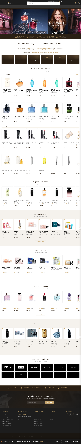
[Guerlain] (34, 367)
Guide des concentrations (38, 425)
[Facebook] (67, 414)
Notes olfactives (37, 417)
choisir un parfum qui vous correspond (48, 436)
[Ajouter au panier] (11, 87)
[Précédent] (12, 21)
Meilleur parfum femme (38, 421)
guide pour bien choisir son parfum (48, 49)
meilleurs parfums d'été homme (51, 52)
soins (49, 48)
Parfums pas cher (37, 428)
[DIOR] (8, 367)
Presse (51, 417)
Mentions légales (5, 415)
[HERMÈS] (47, 367)
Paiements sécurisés (5, 421)
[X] (70, 414)
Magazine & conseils (37, 415)
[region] (40, 388)
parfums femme (31, 48)
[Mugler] (60, 375)
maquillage (44, 48)
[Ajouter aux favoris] (11, 78)
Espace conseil (52, 414)
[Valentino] (73, 375)
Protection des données (6, 417)
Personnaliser (75, 441)
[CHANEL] (21, 367)
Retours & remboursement (6, 425)
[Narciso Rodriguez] (47, 375)
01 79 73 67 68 (22, 414)
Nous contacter (29, 1)
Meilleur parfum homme (38, 423)
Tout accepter (56, 441)
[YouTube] (77, 414)
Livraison (51, 419)
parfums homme (38, 48)
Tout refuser (65, 441)
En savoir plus (42, 441)
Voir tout (40, 278)
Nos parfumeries (53, 415)
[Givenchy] (8, 375)
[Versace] (21, 375)
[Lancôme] (60, 367)
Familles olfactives (37, 419)
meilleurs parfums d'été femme (38, 52)
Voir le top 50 (40, 241)
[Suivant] (68, 21)
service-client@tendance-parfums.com (24, 416)
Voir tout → (77, 74)
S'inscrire (50, 402)
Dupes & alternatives (37, 427)
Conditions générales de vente (7, 419)
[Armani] (73, 367)
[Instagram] (74, 414)
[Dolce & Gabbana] (34, 375)
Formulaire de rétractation (6, 423)
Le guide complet (37, 414)
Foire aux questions (5, 414)
